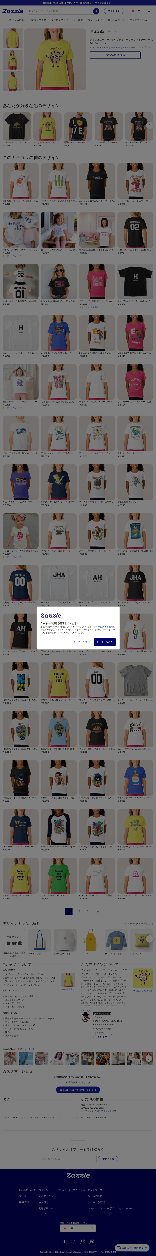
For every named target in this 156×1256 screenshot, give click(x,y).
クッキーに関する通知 (102, 626)
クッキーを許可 (104, 642)
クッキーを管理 (81, 642)
